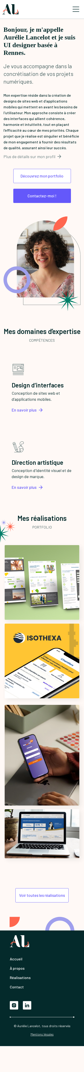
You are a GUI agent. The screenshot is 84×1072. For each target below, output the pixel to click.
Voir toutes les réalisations (42, 895)
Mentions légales (42, 1034)
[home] (10, 9)
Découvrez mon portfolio (42, 176)
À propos (17, 968)
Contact (17, 987)
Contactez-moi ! (42, 195)
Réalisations (20, 977)
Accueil (16, 959)
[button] (76, 9)
